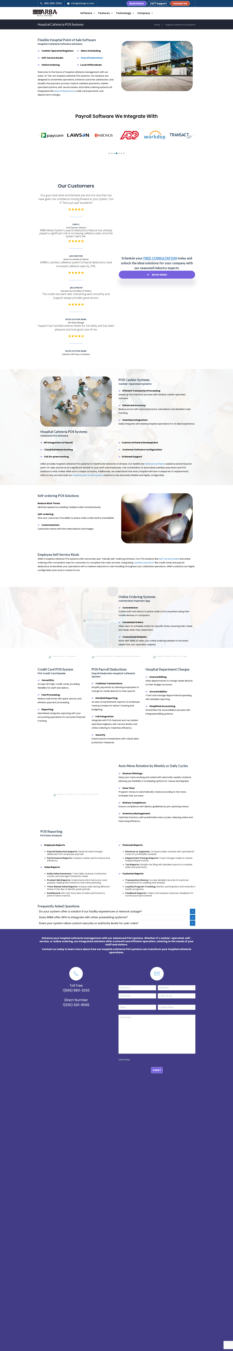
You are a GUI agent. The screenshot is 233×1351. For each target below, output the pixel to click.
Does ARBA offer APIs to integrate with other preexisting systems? (83, 917)
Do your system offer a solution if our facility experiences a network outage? (90, 911)
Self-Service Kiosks (169, 558)
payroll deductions (64, 91)
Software (86, 13)
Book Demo (136, 3)
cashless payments (144, 562)
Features (104, 13)
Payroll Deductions (92, 57)
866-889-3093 (53, 3)
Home (157, 24)
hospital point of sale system (88, 475)
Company (143, 13)
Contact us (49, 949)
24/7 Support (158, 3)
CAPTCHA (124, 1059)
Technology (123, 13)
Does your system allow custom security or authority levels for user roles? (88, 923)
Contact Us (180, 3)
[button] (109, 153)
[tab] (116, 911)
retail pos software (155, 463)
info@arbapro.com (82, 3)
